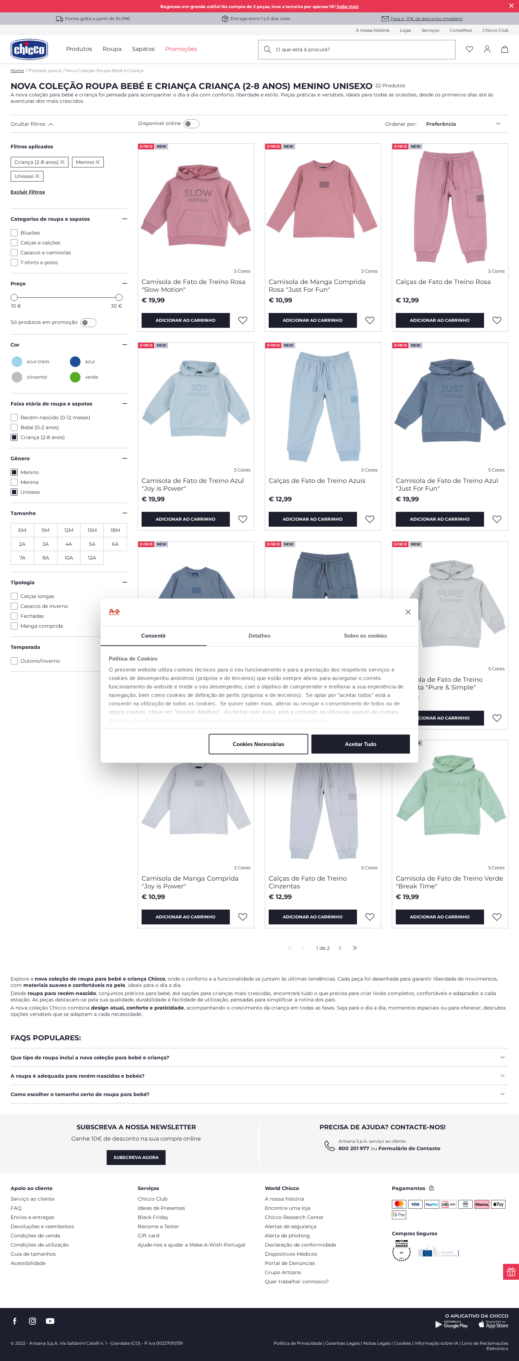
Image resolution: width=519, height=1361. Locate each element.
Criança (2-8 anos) (42, 437)
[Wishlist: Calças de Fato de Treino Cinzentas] (370, 917)
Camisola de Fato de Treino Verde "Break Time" (449, 882)
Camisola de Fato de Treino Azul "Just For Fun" (447, 484)
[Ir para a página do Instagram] (32, 1321)
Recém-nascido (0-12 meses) (55, 417)
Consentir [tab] (153, 635)
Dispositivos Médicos (291, 1254)
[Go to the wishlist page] (469, 50)
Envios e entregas (32, 1217)
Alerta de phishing (287, 1235)
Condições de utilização (40, 1245)
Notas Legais (376, 1343)
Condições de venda (35, 1235)
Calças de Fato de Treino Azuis (317, 481)
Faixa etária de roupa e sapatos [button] (51, 404)
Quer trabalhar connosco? (297, 1281)
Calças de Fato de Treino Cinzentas (308, 882)
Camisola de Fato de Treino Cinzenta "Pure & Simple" (439, 683)
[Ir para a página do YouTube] (50, 1321)
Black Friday (153, 1217)
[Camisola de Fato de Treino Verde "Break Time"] (450, 804)
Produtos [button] (79, 49)
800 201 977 (354, 1148)
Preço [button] (18, 283)
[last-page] (353, 948)
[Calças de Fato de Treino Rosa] (450, 208)
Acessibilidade (28, 1263)
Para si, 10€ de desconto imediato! (426, 18)
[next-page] (338, 948)
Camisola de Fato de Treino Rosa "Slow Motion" (194, 286)
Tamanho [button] (23, 513)
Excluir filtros (28, 192)
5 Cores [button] (242, 271)
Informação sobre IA (436, 1343)
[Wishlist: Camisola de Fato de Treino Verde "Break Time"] (497, 917)
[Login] (487, 50)
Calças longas (37, 596)
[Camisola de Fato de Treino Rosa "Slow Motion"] (196, 208)
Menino (29, 472)
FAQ (16, 1208)
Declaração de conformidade (300, 1245)
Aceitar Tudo (360, 744)
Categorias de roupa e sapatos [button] (50, 219)
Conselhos (461, 30)
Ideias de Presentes (161, 1208)
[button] (73, 124)
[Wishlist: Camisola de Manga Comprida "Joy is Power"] (242, 917)
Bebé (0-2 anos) (39, 427)
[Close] (511, 5)
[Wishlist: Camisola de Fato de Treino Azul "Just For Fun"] (497, 519)
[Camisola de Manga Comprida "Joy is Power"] (196, 804)
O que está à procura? (303, 49)
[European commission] (438, 1251)
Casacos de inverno (44, 606)
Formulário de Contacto (409, 1148)
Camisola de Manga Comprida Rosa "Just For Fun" (317, 286)
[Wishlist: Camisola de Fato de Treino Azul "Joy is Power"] (242, 519)
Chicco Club (495, 30)
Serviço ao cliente (32, 1199)
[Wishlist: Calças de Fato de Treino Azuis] (370, 519)
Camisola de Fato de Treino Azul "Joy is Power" (193, 484)
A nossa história (372, 30)
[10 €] (14, 297)
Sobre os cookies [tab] (365, 635)
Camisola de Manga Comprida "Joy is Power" (190, 882)
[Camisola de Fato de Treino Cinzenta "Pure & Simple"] (450, 606)
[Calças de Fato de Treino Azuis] (323, 407)
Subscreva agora (136, 1157)
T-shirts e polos (39, 262)
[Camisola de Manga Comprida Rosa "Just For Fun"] (323, 208)
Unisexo (30, 492)
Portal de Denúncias (290, 1263)
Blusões (30, 233)
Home (17, 70)
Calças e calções (40, 242)
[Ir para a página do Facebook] (15, 1321)
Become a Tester (158, 1226)
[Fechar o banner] (408, 612)
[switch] (191, 123)
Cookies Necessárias (258, 744)
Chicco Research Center (294, 1217)
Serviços (430, 30)
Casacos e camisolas (45, 252)
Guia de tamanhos (33, 1254)
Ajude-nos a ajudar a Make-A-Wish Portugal (191, 1245)
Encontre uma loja (287, 1208)
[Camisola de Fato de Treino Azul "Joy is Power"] (196, 407)
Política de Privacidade (298, 1343)
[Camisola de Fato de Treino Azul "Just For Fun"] (450, 407)
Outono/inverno (40, 661)
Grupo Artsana (283, 1272)
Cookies (402, 1343)
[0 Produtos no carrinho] (502, 55)
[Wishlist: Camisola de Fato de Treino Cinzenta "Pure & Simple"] (497, 718)
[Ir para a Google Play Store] (451, 1324)
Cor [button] (15, 345)
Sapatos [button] (143, 49)
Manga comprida (41, 626)
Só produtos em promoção (45, 322)
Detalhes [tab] (259, 635)
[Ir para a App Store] (493, 1324)
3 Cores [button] (369, 271)
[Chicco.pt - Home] (29, 49)
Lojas (405, 30)
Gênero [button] (20, 458)
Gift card (148, 1235)
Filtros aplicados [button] (32, 146)
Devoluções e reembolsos (42, 1226)
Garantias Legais (343, 1343)
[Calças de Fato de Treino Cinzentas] (323, 804)
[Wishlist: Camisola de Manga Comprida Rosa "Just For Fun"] (370, 320)
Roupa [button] (112, 49)
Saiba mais (347, 6)
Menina (29, 482)
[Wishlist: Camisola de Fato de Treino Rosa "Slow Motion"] (242, 320)
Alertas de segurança (290, 1226)
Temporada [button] (25, 647)
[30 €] (119, 297)
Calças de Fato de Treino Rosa (443, 282)
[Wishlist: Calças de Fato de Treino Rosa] (497, 320)
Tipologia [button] (23, 582)
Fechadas (32, 616)
